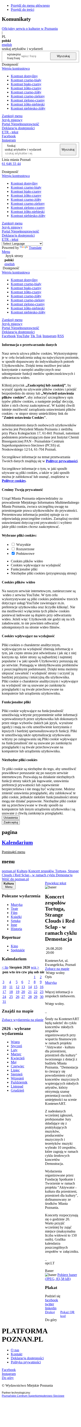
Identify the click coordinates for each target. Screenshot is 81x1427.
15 (35, 987)
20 (23, 992)
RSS (60, 336)
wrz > (35, 967)
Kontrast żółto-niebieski (28, 104)
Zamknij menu (12, 116)
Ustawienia (11, 817)
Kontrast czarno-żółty (26, 92)
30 (41, 997)
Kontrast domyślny (24, 76)
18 (11, 992)
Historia (16, 929)
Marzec (16, 1054)
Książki (16, 917)
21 (30, 992)
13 (23, 987)
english (7, 45)
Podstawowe (25, 553)
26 (17, 997)
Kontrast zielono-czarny (28, 100)
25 (11, 997)
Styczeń (16, 1046)
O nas (15, 1350)
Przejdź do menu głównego (30, 5)
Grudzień (17, 1090)
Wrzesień (17, 1078)
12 (17, 987)
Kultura (22, 871)
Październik (19, 1082)
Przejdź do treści (22, 9)
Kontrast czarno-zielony (28, 96)
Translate (35, 248)
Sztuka (15, 921)
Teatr (14, 909)
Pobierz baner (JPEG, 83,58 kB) (61, 1277)
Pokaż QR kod (67, 1314)
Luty (14, 1050)
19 (17, 992)
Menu (6, 252)
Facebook (9, 136)
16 (41, 987)
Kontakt (16, 1354)
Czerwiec (17, 1066)
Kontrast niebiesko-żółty (28, 108)
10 (4, 987)
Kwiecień (18, 1058)
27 (23, 997)
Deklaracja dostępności (27, 1358)
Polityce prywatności (61, 461)
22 (35, 992)
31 (4, 1002)
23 (41, 992)
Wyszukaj (63, 56)
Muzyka (16, 905)
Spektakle (18, 950)
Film (14, 913)
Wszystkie (23, 544)
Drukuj (50, 1312)
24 (4, 997)
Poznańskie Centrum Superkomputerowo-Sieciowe (33, 1395)
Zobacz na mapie (57, 969)
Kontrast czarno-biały (26, 80)
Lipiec (15, 1070)
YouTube (22, 336)
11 (11, 987)
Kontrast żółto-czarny (26, 88)
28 (30, 997)
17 (4, 992)
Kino (14, 946)
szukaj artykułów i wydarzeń (23, 149)
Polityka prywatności (26, 1362)
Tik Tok (36, 336)
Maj (13, 1062)
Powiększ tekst (55, 883)
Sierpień (16, 1074)
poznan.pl (9, 871)
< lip (5, 967)
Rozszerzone (25, 549)
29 (35, 997)
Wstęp (15, 1042)
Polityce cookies (14, 481)
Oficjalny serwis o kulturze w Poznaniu (30, 28)
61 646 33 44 (11, 164)
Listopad (17, 1086)
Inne (14, 925)
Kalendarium (17, 842)
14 (30, 987)
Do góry (51, 1320)
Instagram (9, 140)
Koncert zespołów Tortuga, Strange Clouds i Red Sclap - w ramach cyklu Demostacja (40, 873)
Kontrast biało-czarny (26, 84)
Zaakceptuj (11, 822)
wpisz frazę (17, 56)
